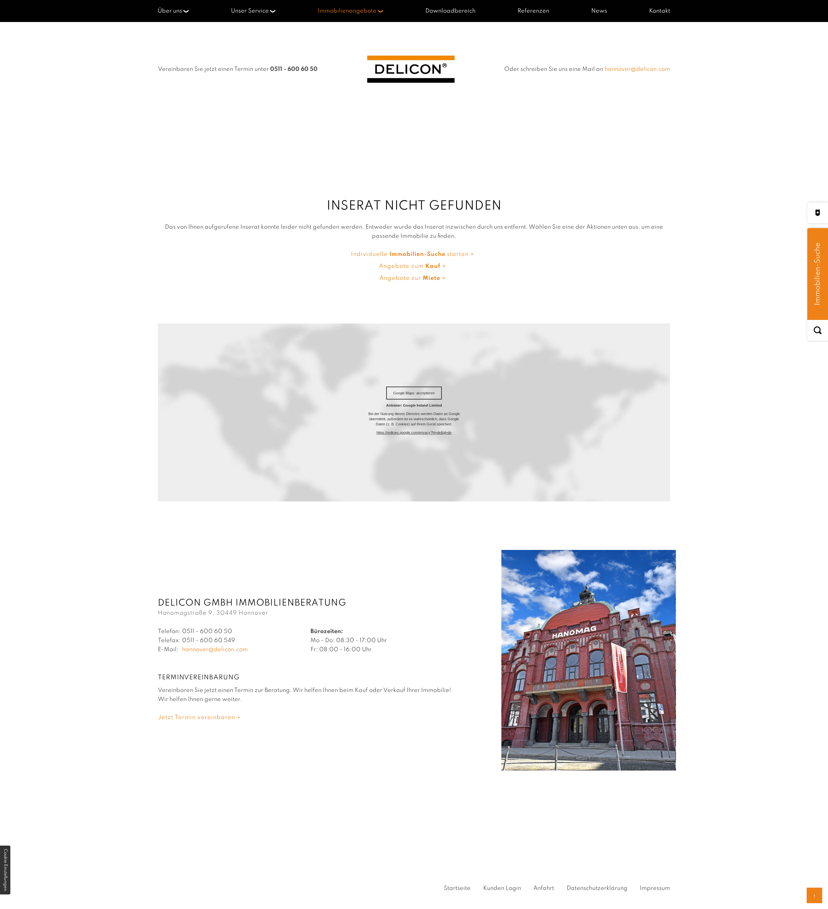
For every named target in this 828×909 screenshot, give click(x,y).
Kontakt (659, 11)
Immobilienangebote (347, 11)
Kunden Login (502, 888)
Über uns (170, 11)
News (599, 11)
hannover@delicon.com (637, 69)
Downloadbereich (450, 11)
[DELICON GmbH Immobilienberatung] (411, 69)
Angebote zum (410, 266)
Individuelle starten (410, 254)
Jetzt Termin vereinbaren (196, 717)
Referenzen (533, 11)
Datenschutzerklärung (597, 888)
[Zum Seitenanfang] (814, 895)
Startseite (457, 888)
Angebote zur (409, 278)
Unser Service (250, 11)
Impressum (655, 888)
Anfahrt (543, 888)
